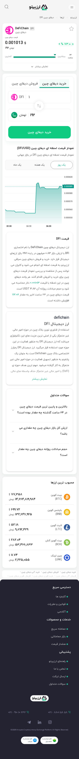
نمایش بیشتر (39, 379)
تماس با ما (60, 669)
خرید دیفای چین (39, 132)
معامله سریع (58, 629)
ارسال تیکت (59, 676)
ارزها (62, 17)
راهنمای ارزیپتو (57, 661)
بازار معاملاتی (58, 636)
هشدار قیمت (58, 644)
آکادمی (61, 612)
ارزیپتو (73, 17)
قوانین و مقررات (57, 604)
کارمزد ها (61, 596)
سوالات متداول (57, 684)
